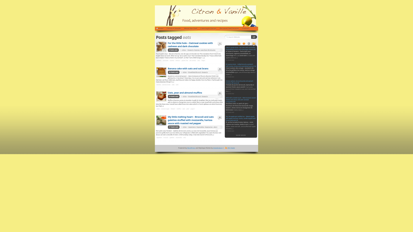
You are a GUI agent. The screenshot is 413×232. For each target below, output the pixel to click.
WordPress (191, 148)
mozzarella (179, 137)
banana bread (166, 84)
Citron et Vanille (174, 28)
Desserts (191, 50)
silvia (184, 50)
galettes (172, 137)
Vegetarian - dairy (211, 127)
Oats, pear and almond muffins (185, 92)
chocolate (165, 60)
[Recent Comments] (244, 43)
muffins (179, 109)
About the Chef (190, 28)
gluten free (185, 60)
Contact (245, 28)
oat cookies (193, 60)
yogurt (193, 109)
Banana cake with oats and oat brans (188, 68)
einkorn (178, 60)
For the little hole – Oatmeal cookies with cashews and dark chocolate (190, 44)
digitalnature (218, 148)
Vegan (203, 60)
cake (173, 84)
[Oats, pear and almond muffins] (161, 96)
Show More (241, 135)
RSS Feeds (231, 148)
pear (187, 109)
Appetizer (159, 137)
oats (198, 60)
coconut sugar (165, 109)
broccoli (166, 137)
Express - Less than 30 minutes (204, 50)
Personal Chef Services (229, 28)
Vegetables (200, 127)
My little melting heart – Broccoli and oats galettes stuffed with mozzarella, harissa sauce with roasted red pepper (191, 120)
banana (159, 84)
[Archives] (249, 43)
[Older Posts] (254, 43)
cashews (159, 60)
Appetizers (192, 127)
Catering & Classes (208, 28)
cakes (158, 109)
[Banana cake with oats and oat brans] (161, 72)
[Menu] (239, 43)
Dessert (173, 109)
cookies (172, 60)
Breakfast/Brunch (194, 72)
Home (160, 28)
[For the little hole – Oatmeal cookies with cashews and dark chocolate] (161, 46)
